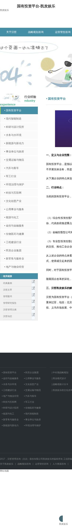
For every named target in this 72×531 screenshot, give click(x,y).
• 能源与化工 (11, 217)
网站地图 (4, 471)
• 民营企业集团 (12, 250)
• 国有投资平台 (12, 110)
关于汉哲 (11, 32)
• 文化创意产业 (12, 200)
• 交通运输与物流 (14, 159)
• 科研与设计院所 (14, 126)
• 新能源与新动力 (14, 143)
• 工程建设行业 (12, 242)
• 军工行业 (10, 176)
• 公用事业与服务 (14, 209)
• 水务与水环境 (12, 134)
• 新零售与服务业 (14, 258)
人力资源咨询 (59, 464)
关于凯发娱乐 (6, 464)
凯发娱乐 (4, 10)
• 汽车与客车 (11, 168)
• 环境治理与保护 (14, 184)
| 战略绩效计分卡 (60, 384)
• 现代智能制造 (12, 118)
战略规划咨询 (36, 32)
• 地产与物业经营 (14, 266)
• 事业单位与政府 (14, 151)
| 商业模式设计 (59, 378)
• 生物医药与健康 (14, 233)
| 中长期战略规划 (60, 372)
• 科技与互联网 (12, 192)
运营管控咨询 (41, 464)
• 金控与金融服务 (14, 225)
